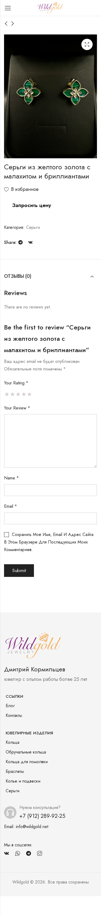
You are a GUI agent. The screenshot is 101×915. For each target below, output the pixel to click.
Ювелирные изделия (29, 733)
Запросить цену (31, 205)
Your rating (16, 383)
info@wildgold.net (32, 826)
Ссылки (14, 696)
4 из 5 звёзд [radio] (24, 394)
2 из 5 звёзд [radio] (12, 394)
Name (11, 478)
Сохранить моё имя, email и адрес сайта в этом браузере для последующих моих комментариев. (48, 542)
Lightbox (87, 44)
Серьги (33, 227)
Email (10, 506)
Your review (17, 408)
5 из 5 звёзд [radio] (29, 394)
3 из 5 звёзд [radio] (18, 394)
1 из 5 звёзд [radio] (7, 394)
